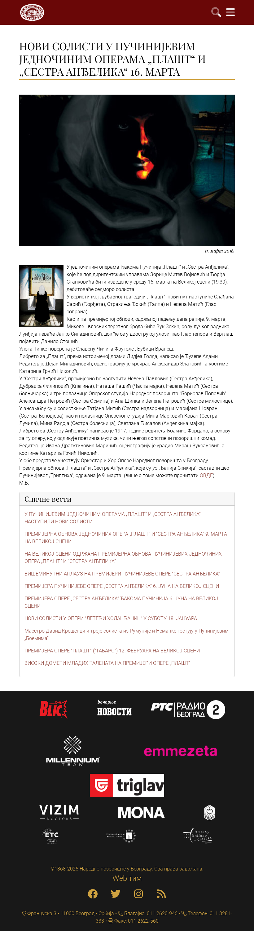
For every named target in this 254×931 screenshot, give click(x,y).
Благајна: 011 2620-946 (150, 913)
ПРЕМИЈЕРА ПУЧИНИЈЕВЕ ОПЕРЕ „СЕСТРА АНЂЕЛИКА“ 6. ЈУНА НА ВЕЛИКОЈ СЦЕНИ (121, 586)
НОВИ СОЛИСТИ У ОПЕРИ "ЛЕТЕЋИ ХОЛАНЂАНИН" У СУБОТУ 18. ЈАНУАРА (110, 618)
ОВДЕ (206, 475)
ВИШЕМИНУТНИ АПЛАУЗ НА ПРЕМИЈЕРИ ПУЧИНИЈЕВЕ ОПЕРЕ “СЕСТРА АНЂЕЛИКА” (122, 574)
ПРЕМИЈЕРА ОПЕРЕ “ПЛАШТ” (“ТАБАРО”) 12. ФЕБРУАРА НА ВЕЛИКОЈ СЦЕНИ (112, 651)
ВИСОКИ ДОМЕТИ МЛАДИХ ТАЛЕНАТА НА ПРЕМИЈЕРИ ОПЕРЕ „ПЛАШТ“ (107, 663)
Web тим (127, 878)
